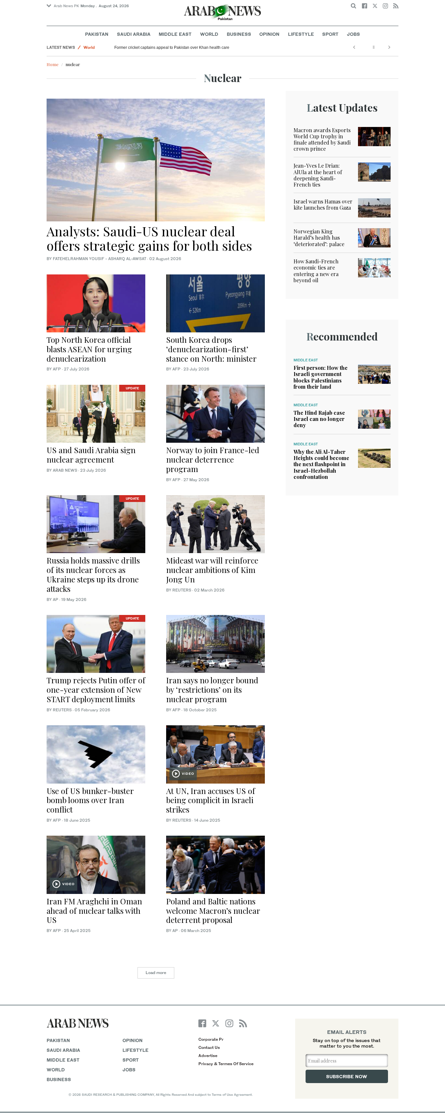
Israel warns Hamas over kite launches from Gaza (323, 204)
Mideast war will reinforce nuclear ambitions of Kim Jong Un (212, 569)
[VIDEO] (215, 753)
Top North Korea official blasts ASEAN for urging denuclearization (89, 349)
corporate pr (210, 1039)
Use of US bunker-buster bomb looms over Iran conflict (90, 800)
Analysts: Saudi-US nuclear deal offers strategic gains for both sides (149, 238)
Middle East (175, 34)
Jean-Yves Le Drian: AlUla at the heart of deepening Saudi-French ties (318, 175)
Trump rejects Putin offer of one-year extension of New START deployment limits (96, 689)
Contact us (209, 1047)
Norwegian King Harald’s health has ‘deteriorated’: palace (319, 237)
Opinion (269, 34)
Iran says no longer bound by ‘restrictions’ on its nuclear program (212, 689)
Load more (156, 972)
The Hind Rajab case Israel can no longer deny (319, 418)
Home (53, 64)
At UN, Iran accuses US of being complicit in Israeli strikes (210, 800)
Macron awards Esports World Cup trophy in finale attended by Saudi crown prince (322, 139)
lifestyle (135, 1050)
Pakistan (96, 34)
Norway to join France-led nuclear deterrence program (212, 459)
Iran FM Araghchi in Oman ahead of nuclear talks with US (94, 910)
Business (239, 34)
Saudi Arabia (134, 34)
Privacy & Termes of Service (225, 1063)
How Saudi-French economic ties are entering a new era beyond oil (316, 271)
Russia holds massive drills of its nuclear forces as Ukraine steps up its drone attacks (93, 574)
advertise (207, 1055)
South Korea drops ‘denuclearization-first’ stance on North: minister (211, 349)
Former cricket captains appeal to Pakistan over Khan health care (171, 47)
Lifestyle (301, 34)
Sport (330, 34)
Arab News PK (66, 6)
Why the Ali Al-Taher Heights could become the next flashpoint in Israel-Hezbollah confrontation (321, 464)
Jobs (353, 34)
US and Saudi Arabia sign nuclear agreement (91, 455)
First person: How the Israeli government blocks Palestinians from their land (321, 377)
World (209, 34)
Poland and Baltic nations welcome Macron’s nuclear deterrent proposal (213, 910)
